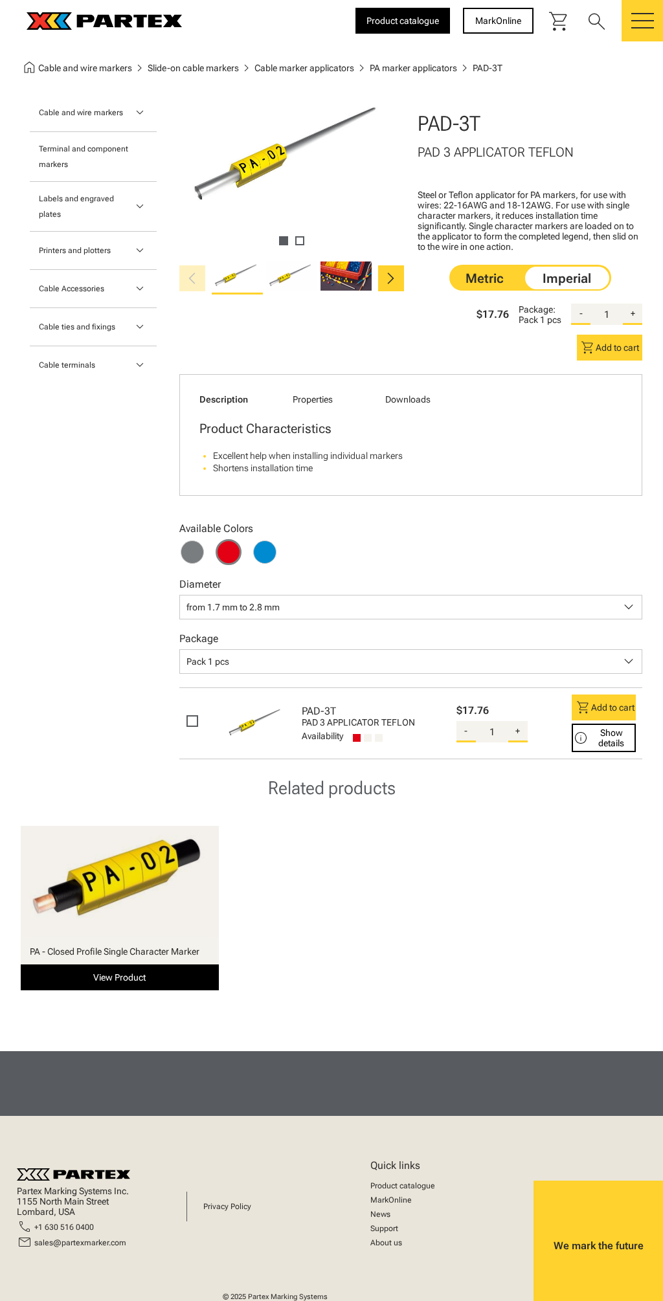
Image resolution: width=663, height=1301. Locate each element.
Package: (537, 309)
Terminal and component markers (83, 156)
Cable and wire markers (81, 112)
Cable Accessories (71, 288)
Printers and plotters (75, 250)
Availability (322, 736)
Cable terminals (67, 365)
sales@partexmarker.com (80, 1242)
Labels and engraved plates (76, 206)
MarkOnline (391, 1200)
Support (384, 1228)
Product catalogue (402, 1185)
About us (386, 1242)
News (380, 1214)
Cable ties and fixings (77, 326)
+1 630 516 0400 (64, 1227)
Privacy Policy (227, 1206)
